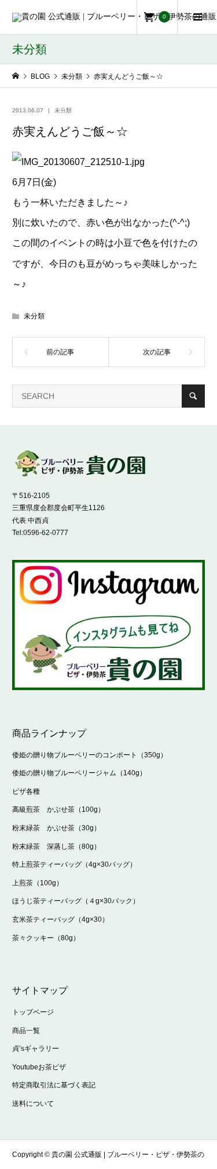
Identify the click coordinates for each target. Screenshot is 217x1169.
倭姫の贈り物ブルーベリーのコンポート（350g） (89, 755)
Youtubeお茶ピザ (39, 1067)
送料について (33, 1104)
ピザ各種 (26, 791)
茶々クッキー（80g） (46, 938)
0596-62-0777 (45, 533)
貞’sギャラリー (35, 1049)
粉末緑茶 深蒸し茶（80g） (56, 846)
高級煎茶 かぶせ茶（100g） (58, 809)
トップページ (33, 1012)
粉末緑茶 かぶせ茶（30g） (56, 828)
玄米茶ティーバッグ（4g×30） (60, 919)
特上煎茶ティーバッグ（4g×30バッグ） (74, 864)
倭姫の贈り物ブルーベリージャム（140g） (79, 773)
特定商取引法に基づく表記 (53, 1085)
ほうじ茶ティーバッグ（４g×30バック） (75, 901)
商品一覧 (26, 1031)
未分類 (63, 110)
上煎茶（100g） (37, 883)
